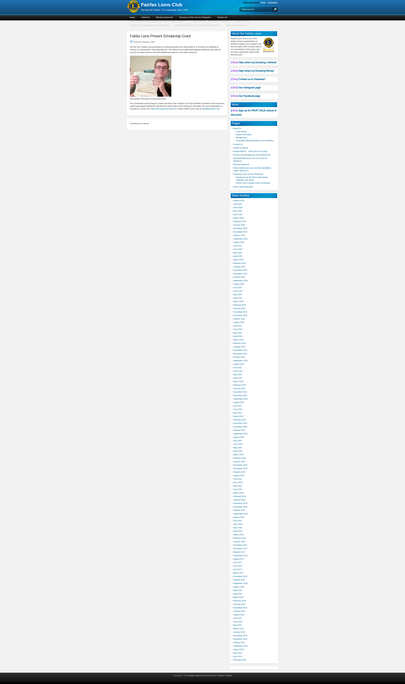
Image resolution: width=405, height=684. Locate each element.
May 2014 (237, 653)
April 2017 (237, 569)
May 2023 (237, 333)
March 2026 (238, 218)
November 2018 (240, 507)
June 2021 (238, 409)
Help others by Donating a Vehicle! (257, 62)
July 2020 (237, 441)
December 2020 (240, 423)
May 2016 (237, 590)
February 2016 (239, 601)
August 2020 (238, 437)
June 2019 (238, 482)
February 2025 (239, 263)
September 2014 (240, 646)
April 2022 (237, 378)
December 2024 (240, 270)
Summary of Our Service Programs (195, 17)
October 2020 (239, 430)
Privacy (221, 676)
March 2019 (238, 493)
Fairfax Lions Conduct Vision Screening (253, 183)
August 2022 (238, 364)
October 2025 (239, 235)
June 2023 (238, 329)
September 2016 (240, 583)
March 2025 (238, 260)
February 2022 (239, 385)
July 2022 (237, 368)
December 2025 (240, 228)
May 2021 (237, 413)
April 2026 (237, 214)
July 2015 (237, 618)
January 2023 (239, 347)
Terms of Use (210, 676)
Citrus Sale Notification (236, 25)
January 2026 (239, 225)
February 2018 (239, 538)
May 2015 (237, 625)
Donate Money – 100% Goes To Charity (210, 21)
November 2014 (240, 639)
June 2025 (238, 249)
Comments (272, 3)
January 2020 (239, 461)
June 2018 (238, 524)
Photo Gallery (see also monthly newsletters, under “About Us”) (158, 21)
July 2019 (237, 479)
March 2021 (238, 416)
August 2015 (238, 615)
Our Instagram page (249, 87)
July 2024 (237, 287)
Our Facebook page (249, 95)
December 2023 (240, 312)
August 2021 (238, 402)
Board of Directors (244, 135)
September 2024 (240, 281)
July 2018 (237, 521)
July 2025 (237, 246)
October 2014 (239, 642)
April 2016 (237, 594)
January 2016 (239, 604)
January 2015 (239, 632)
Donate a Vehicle (242, 21)
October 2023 (239, 319)
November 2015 (240, 608)
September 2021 (240, 399)
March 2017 (238, 573)
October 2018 (239, 510)
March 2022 (238, 381)
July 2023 (237, 326)
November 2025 (240, 232)
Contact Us (222, 17)
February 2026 (239, 221)
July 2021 (237, 406)
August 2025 (238, 242)
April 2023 (237, 336)
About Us (145, 17)
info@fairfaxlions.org (210, 109)
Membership (241, 138)
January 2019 (239, 500)
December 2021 (240, 392)
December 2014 (240, 635)
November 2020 (240, 427)
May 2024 (237, 294)
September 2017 (240, 555)
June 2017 (238, 566)
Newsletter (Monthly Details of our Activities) (255, 141)
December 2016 (240, 576)
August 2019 (238, 475)
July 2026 (237, 204)
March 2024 (238, 301)
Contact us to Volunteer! (251, 79)
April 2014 (237, 656)
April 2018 (237, 531)
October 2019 (239, 472)
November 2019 (240, 468)
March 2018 (238, 535)
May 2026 (237, 211)
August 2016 (238, 587)
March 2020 (238, 455)
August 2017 (238, 559)
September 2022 (240, 361)
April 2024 (237, 298)
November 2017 (240, 548)
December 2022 (240, 350)
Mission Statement (164, 17)
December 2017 (240, 545)
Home (132, 17)
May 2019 (237, 486)
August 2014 (238, 649)
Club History (241, 132)
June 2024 (238, 291)
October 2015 (239, 611)
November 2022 (240, 354)
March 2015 (238, 629)
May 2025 (237, 253)
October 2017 (239, 552)
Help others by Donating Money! (256, 70)
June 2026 (238, 207)
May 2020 (237, 448)
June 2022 (238, 371)
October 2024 (239, 277)
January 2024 (239, 308)
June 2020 (238, 444)
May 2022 (237, 374)
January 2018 (239, 542)
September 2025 (240, 239)
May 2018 (237, 528)
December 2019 (240, 465)
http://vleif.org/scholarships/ (162, 109)
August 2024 (238, 284)
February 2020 (239, 458)
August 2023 (238, 322)
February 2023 (239, 343)
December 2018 (240, 503)
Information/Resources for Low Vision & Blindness (197, 25)
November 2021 (240, 395)
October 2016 (239, 580)
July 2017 (237, 562)
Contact (228, 676)
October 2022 (239, 357)
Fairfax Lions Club (161, 4)
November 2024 (240, 274)
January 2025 (239, 267)
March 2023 (238, 340)
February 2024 (239, 305)
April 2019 (237, 489)
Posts (263, 3)
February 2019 (239, 496)
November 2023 (240, 315)
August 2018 (238, 517)
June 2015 (238, 622)
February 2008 (239, 660)
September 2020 (240, 434)
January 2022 (239, 388)
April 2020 (237, 451)
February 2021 (239, 420)
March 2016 (238, 597)
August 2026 (238, 200)
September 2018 (240, 514)
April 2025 (237, 256)
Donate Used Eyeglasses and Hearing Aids (149, 25)
